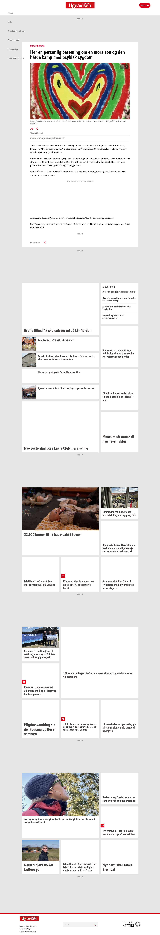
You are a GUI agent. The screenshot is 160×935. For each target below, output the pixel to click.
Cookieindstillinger (25, 929)
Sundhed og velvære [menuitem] (16, 31)
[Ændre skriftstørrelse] (31, 128)
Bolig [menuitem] (10, 22)
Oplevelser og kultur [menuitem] (16, 58)
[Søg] (94, 924)
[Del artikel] (36, 128)
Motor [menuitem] (10, 13)
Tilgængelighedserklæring (27, 932)
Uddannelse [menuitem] (13, 49)
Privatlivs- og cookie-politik (27, 926)
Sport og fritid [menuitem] (13, 40)
